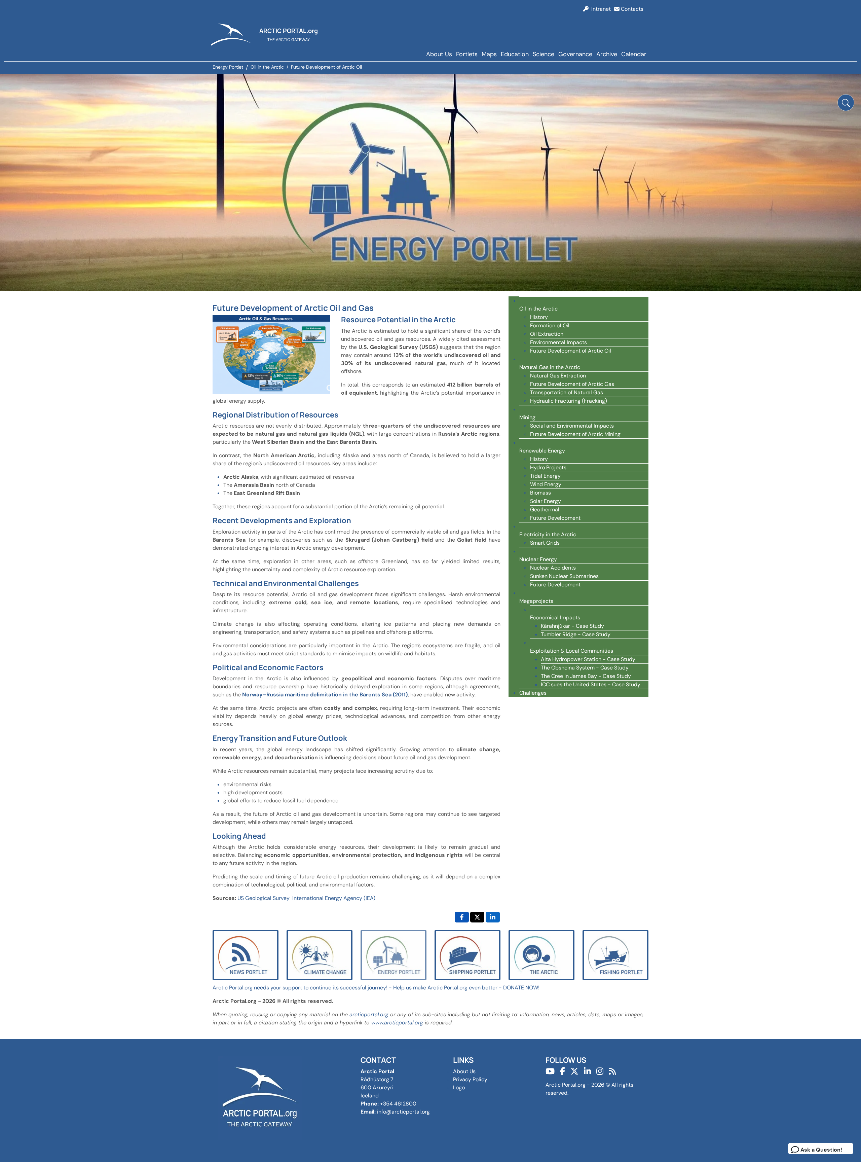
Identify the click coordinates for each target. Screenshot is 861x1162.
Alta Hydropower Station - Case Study (588, 659)
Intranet (600, 8)
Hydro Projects (548, 467)
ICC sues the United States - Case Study (590, 684)
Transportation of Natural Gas (566, 392)
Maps (489, 54)
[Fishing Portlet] (615, 954)
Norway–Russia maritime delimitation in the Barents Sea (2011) (325, 694)
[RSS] (612, 1071)
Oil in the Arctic (538, 308)
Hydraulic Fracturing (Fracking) (568, 400)
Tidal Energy (545, 475)
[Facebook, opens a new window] (462, 917)
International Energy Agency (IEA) (333, 898)
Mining (527, 417)
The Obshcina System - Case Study (585, 667)
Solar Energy (545, 501)
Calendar (633, 54)
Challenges (533, 692)
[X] (574, 1071)
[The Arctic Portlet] (541, 954)
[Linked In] (587, 1071)
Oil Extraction (546, 333)
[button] (845, 102)
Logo (459, 1087)
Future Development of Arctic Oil (570, 350)
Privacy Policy (470, 1079)
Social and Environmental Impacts (572, 425)
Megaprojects (536, 601)
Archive (606, 54)
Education (515, 54)
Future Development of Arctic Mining (575, 434)
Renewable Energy (542, 450)
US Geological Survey (263, 898)
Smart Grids (545, 542)
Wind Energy (545, 484)
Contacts (631, 8)
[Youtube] (550, 1071)
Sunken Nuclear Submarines (564, 576)
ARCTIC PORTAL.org (288, 31)
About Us (439, 54)
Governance (575, 54)
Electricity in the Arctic (547, 534)
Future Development (555, 517)
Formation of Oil (549, 325)
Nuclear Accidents (553, 567)
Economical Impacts (555, 617)
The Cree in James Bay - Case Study (586, 676)
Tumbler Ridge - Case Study (575, 634)
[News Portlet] (245, 954)
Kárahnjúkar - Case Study (572, 625)
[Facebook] (562, 1071)
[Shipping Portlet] (467, 954)
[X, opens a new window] (477, 917)
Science (543, 54)
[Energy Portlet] (393, 954)
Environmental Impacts (558, 342)
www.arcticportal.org (397, 1022)
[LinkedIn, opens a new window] (493, 917)
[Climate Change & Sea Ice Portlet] (319, 954)
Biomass (540, 492)
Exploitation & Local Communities (571, 650)
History (539, 317)
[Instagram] (599, 1071)
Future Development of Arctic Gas (572, 384)
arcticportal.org (368, 1014)
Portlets (467, 54)
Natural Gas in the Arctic (549, 367)
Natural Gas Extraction (558, 375)
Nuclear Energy (538, 559)
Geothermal (544, 509)
